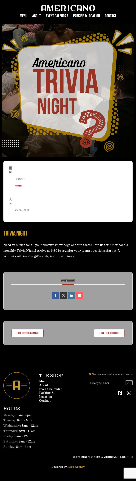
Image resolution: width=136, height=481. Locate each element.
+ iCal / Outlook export (109, 333)
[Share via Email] (79, 295)
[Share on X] (63, 295)
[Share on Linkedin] (71, 295)
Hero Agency (76, 467)
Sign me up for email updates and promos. (112, 374)
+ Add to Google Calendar (27, 333)
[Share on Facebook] (55, 295)
